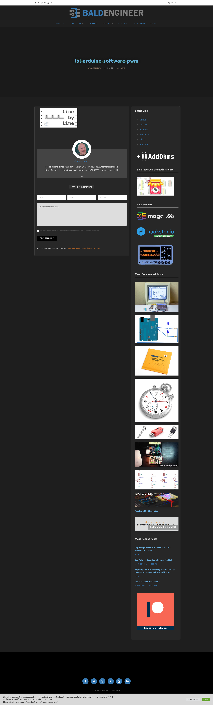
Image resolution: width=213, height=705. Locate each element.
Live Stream (139, 24)
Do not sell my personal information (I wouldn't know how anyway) (31, 702)
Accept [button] (205, 699)
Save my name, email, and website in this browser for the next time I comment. (69, 231)
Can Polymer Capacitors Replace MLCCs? (153, 560)
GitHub (143, 120)
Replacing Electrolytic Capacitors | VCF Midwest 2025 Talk (153, 549)
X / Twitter (144, 130)
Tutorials (59, 24)
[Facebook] (85, 681)
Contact (122, 24)
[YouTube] (119, 681)
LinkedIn (143, 125)
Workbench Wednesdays (146, 564)
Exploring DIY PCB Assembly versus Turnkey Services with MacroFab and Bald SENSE (155, 570)
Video (92, 24)
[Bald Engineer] (106, 13)
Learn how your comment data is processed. (84, 248)
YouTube (144, 144)
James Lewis (95, 68)
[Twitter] (94, 681)
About (153, 24)
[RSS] (111, 681)
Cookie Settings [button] (193, 699)
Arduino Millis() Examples (146, 511)
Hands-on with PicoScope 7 (147, 582)
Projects (76, 24)
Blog (137, 554)
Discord (143, 139)
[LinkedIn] (127, 681)
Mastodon (144, 134)
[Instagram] (102, 681)
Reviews (107, 24)
